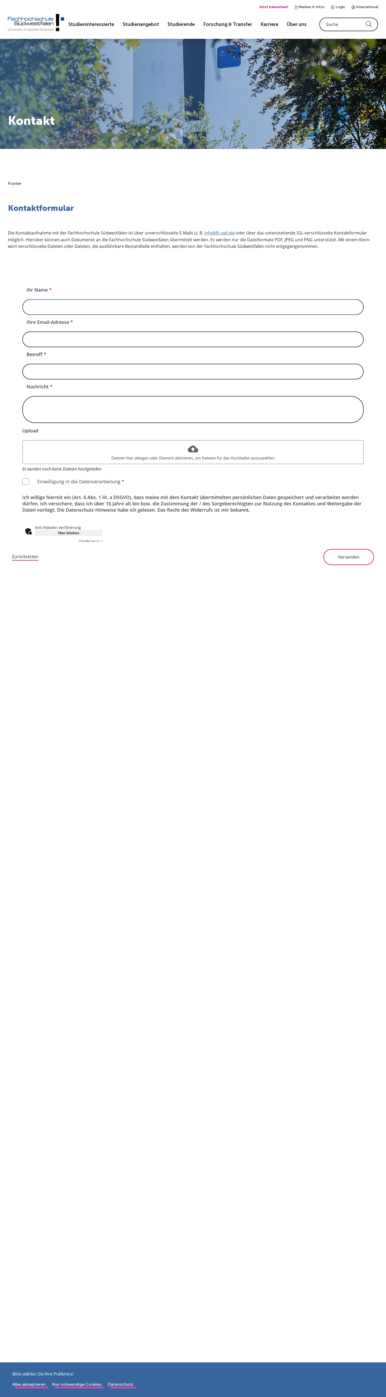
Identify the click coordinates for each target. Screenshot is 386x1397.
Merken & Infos (311, 7)
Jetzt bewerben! (273, 7)
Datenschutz (120, 1384)
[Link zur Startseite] (36, 22)
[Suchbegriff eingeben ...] (348, 24)
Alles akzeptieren (29, 1384)
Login (340, 7)
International (366, 7)
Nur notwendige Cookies (76, 1384)
